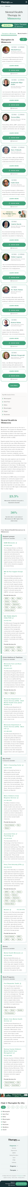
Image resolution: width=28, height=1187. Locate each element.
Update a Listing (7, 1177)
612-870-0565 (8, 768)
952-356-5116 (8, 867)
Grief (14, 1158)
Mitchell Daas (16, 50)
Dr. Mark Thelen (17, 290)
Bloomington (6, 1119)
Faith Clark (15, 183)
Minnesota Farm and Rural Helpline (12, 665)
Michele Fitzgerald (18, 355)
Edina (4, 1117)
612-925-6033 (8, 838)
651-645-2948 (8, 545)
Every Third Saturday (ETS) (13, 864)
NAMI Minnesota (9, 543)
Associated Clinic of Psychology (10, 835)
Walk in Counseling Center (13, 765)
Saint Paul (6, 1114)
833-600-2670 (8, 668)
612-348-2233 (8, 800)
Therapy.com (20, 1175)
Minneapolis (6, 1111)
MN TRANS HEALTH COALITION (10, 617)
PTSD (14, 1160)
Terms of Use (14, 1177)
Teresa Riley (15, 117)
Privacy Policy (21, 1177)
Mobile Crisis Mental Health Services (13, 1020)
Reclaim (6, 910)
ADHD (14, 1153)
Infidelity (14, 1162)
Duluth (5, 1130)
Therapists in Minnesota (9, 33)
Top (3, 1107)
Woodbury (5, 1127)
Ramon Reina (16, 322)
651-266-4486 (8, 1055)
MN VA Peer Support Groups (13, 572)
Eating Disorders (14, 1155)
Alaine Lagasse (16, 257)
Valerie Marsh (16, 224)
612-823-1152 (7, 620)
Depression (14, 1150)
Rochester (6, 1124)
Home (2, 6)
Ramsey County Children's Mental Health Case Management (12, 1051)
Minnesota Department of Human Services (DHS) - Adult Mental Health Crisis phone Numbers (14, 701)
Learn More (14, 66)
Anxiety (14, 1148)
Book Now (15, 70)
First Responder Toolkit (12, 983)
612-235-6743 (21, 909)
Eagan (4, 1122)
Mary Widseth (16, 150)
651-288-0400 (8, 731)
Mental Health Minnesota (12, 953)
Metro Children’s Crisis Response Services (11, 797)
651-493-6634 (8, 955)
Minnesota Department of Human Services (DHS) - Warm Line (14, 726)
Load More (14, 385)
